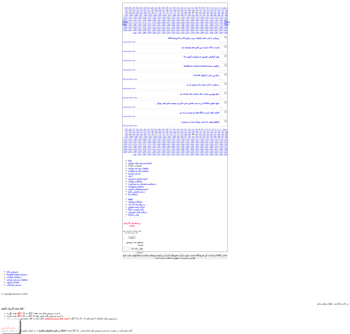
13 (185, 8)
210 (173, 27)
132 (125, 17)
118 (192, 17)
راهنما (130, 199)
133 (226, 142)
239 (139, 30)
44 (174, 10)
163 (187, 22)
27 (133, 8)
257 (159, 32)
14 (181, 8)
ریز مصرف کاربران (136, 204)
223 (216, 30)
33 (215, 10)
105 (150, 15)
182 (202, 25)
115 (206, 17)
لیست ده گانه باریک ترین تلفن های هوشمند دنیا (200, 48)
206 (192, 27)
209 (178, 27)
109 (131, 15)
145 (168, 20)
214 (154, 27)
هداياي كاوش (13, 282)
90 (211, 15)
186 (182, 25)
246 (211, 32)
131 (130, 17)
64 (204, 12)
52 (145, 10)
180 (211, 25)
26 (137, 8)
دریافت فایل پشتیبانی (137, 212)
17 (170, 8)
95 (193, 15)
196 (135, 25)
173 (139, 22)
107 (140, 15)
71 (178, 12)
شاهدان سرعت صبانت (138, 168)
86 (226, 15)
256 (163, 32)
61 (215, 12)
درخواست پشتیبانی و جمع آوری (142, 184)
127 (149, 17)
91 (207, 15)
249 (197, 32)
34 (211, 10)
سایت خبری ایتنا (128, 79)
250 (192, 32)
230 (182, 30)
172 (144, 22)
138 (202, 20)
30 (226, 10)
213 (159, 27)
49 (156, 10)
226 (202, 30)
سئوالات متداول (135, 181)
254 (173, 32)
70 (181, 12)
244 (221, 32)
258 (154, 32)
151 (139, 20)
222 (221, 30)
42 (181, 10)
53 (141, 10)
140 (192, 20)
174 (135, 22)
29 (126, 8)
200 (221, 27)
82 (137, 12)
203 (206, 27)
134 (221, 20)
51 (148, 10)
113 (216, 17)
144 (173, 20)
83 (133, 12)
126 (154, 17)
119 (187, 17)
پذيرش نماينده (134, 173)
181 (206, 25)
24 (144, 8)
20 (159, 8)
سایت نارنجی (127, 41)
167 (168, 22)
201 (216, 27)
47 (163, 10)
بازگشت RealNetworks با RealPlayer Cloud (201, 66)
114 (211, 17)
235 (159, 30)
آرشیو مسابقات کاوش (138, 189)
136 (211, 20)
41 (185, 10)
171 (149, 22)
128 (144, 17)
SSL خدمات (12, 272)
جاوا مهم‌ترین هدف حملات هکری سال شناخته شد (199, 94)
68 (189, 12)
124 (163, 17)
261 (139, 32)
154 (125, 142)
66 (196, 12)
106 (145, 15)
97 (185, 15)
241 (130, 30)
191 (159, 25)
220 (125, 27)
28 (129, 8)
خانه (130, 160)
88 (218, 15)
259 (149, 32)
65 (200, 12)
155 (226, 144)
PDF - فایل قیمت (136, 209)
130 (135, 17)
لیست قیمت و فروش (138, 178)
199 (226, 27)
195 (139, 25)
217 (139, 27)
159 (206, 22)
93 (200, 15)
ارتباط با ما (133, 194)
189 (168, 25)
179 (216, 25)
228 (192, 30)
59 (222, 12)
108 (136, 15)
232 (173, 30)
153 (130, 20)
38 (196, 10)
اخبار (130, 176)
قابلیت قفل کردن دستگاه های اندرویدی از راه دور (199, 113)
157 (216, 22)
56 (130, 10)
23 (148, 8)
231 (178, 30)
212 (163, 27)
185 (187, 25)
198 (125, 147)
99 (178, 15)
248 (202, 32)
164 (182, 22)
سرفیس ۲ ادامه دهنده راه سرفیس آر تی (202, 85)
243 (226, 32)
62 (211, 12)
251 (187, 32)
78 (152, 12)
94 (196, 15)
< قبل (225, 8)
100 (174, 15)
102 (164, 15)
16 (174, 8)
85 (126, 12)
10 (196, 8)
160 (202, 22)
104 (155, 15)
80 (145, 12)
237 (149, 30)
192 (154, 25)
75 (163, 12)
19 (162, 8)
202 (211, 27)
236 (154, 30)
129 (140, 17)
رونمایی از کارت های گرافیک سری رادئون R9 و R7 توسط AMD (193, 38)
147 (159, 20)
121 (178, 17)
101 (169, 15)
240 (135, 30)
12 (188, 8)
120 (183, 17)
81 (141, 12)
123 (168, 17)
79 (148, 12)
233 (168, 30)
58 (226, 12)
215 (149, 27)
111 (226, 17)
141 (187, 20)
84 (130, 12)
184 (192, 25)
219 (130, 27)
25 (140, 8)
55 (133, 10)
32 (218, 10)
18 (166, 8)
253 (178, 32)
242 (125, 30)
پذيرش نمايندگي (14, 285)
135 (216, 20)
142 (182, 20)
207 (187, 27)
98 (181, 15)
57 (126, 10)
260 (144, 32)
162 (192, 22)
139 (197, 20)
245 (216, 32)
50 (152, 10)
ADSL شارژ (133, 214)
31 (222, 10)
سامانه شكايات (14, 277)
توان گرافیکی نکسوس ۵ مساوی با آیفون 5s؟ (201, 57)
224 (211, 30)
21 (155, 8)
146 (163, 20)
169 (159, 22)
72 (174, 12)
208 (182, 27)
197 (130, 25)
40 (189, 10)
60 (218, 12)
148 (154, 20)
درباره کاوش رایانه (136, 191)
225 (206, 30)
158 (211, 22)
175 (130, 22)
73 (170, 12)
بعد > (134, 32)
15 (177, 8)
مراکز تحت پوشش (136, 207)
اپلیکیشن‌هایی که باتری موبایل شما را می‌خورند (200, 122)
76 (159, 12)
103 (159, 15)
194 (144, 25)
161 (197, 22)
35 (207, 10)
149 (149, 20)
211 (168, 27)
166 (173, 22)
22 (151, 8)
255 (168, 32)
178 (221, 25)
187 (178, 25)
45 (170, 10)
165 (178, 22)
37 (200, 10)
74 (167, 12)
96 (189, 15)
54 (137, 10)
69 (185, 12)
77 (156, 12)
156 (221, 22)
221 (226, 30)
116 (202, 17)
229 (187, 30)
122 (173, 17)
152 (135, 20)
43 (178, 10)
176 (125, 144)
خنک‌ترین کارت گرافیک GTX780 (206, 75)
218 (135, 27)
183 (197, 25)
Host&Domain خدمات (17, 274)
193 (149, 25)
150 (144, 20)
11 (192, 8)
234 (163, 30)
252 (182, 32)
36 (204, 10)
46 (167, 10)
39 (193, 10)
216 (144, 27)
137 (206, 20)
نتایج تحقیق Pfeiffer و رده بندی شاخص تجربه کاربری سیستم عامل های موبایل (188, 103)
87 (222, 15)
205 (197, 27)
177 (226, 147)
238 (144, 30)
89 (215, 15)
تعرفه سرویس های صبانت (140, 163)
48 (159, 10)
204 (202, 27)
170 (154, 22)
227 (197, 30)
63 (207, 12)
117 (197, 17)
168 (163, 22)
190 (163, 25)
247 (206, 32)
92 (204, 15)
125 (159, 17)
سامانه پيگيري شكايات (138, 171)
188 (173, 25)
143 (178, 20)
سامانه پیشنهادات (136, 186)
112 (221, 17)
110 (126, 15)
